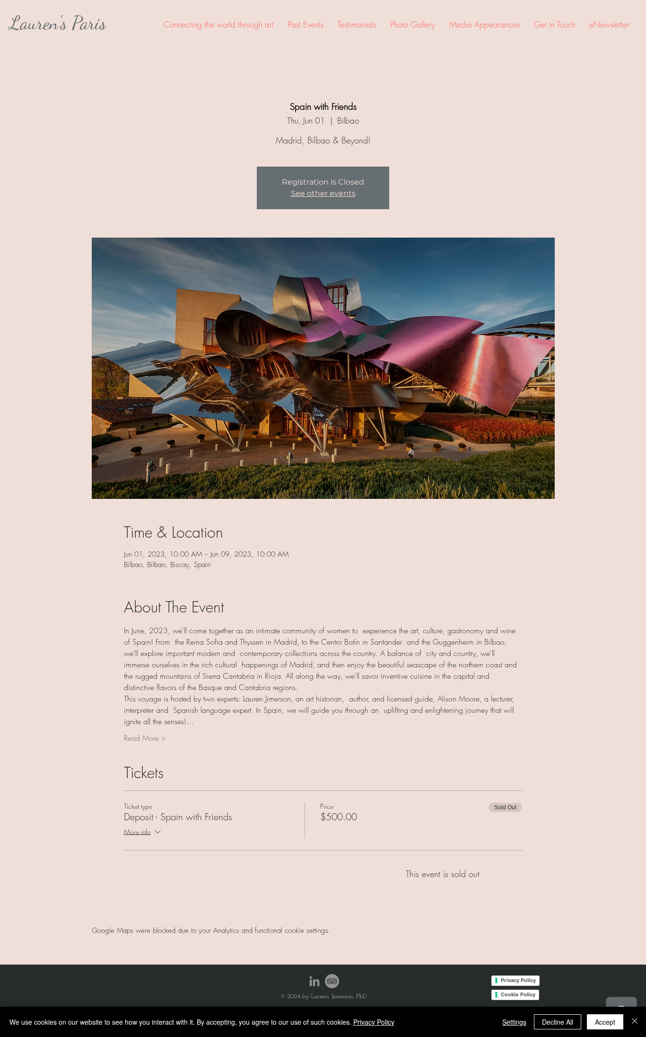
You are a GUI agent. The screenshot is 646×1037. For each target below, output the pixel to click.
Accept (605, 1022)
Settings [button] (514, 1022)
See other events (323, 193)
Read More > (145, 738)
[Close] (634, 1021)
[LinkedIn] (314, 981)
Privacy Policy (373, 1022)
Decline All (557, 1022)
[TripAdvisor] (332, 981)
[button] (306, 24)
